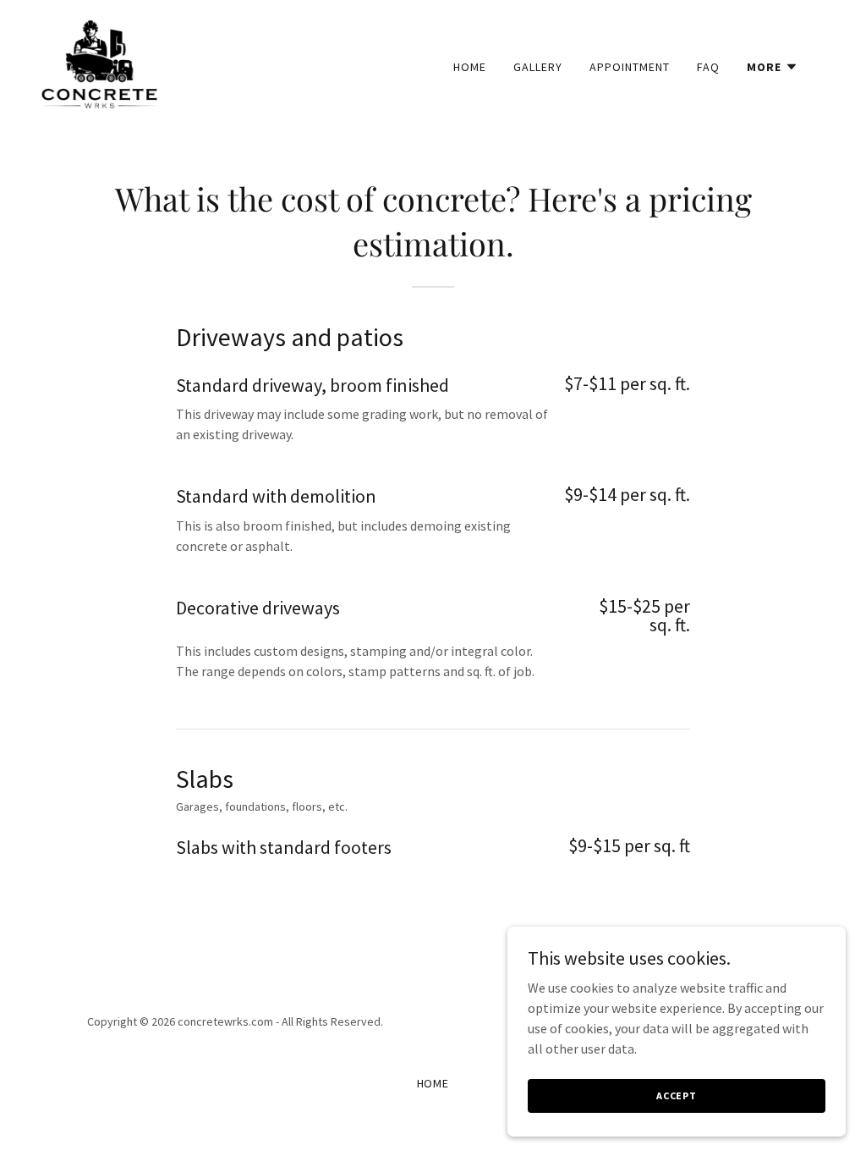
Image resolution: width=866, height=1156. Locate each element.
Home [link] (469, 66)
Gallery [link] (537, 66)
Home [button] (433, 1083)
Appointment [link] (629, 66)
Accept (676, 1095)
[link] (99, 62)
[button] (772, 67)
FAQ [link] (708, 66)
